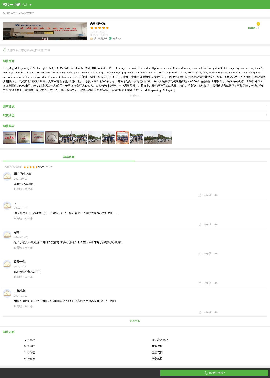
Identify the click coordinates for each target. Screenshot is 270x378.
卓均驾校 (29, 358)
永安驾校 (157, 358)
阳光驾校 (29, 352)
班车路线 (9, 106)
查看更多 (135, 321)
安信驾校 (29, 339)
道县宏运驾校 (160, 339)
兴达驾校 (29, 346)
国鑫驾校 (157, 352)
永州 (25, 4)
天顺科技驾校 (26, 13)
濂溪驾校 (157, 346)
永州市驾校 (9, 13)
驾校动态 (9, 115)
